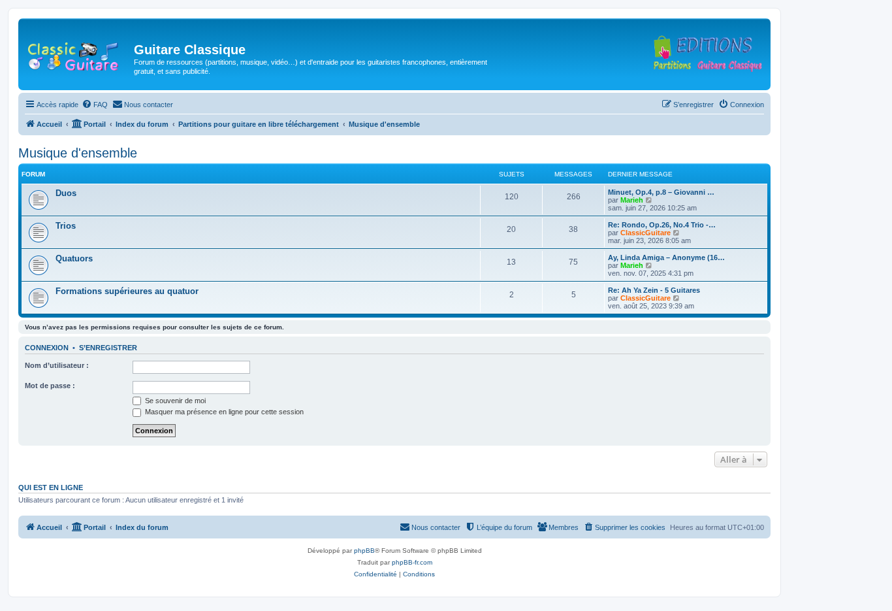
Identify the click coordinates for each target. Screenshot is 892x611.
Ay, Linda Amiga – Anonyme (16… (666, 257)
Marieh (631, 200)
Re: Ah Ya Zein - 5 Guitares (654, 290)
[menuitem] (95, 104)
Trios (66, 226)
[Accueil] (78, 53)
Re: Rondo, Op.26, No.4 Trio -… (662, 225)
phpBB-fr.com (412, 562)
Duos (66, 193)
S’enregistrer (108, 348)
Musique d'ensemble (77, 153)
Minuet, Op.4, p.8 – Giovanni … (661, 192)
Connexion (47, 348)
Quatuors (74, 258)
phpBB (364, 550)
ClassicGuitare (645, 233)
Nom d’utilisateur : (57, 365)
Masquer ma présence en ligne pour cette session (223, 412)
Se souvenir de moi (174, 401)
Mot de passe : (50, 385)
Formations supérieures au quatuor (127, 291)
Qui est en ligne (50, 487)
